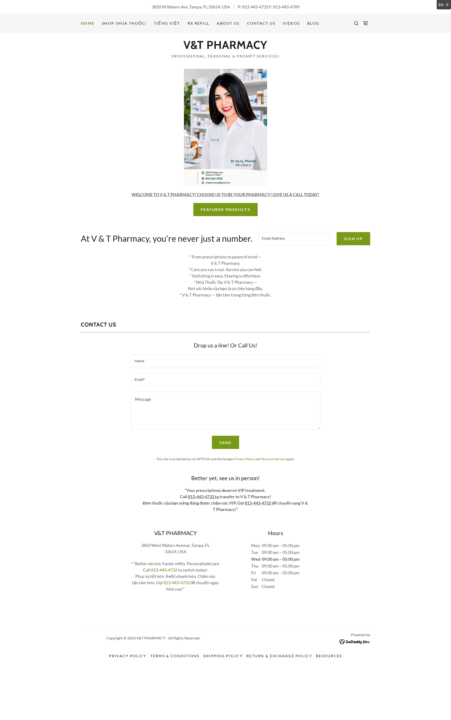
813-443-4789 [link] (286, 6)
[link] (365, 23)
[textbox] (294, 238)
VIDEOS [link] (291, 23)
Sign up (353, 238)
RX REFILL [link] (199, 23)
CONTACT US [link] (261, 23)
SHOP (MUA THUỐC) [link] (124, 23)
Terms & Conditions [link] (174, 656)
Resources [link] (329, 656)
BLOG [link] (313, 23)
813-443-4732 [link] (255, 6)
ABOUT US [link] (228, 23)
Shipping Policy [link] (223, 656)
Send (225, 442)
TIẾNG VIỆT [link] (167, 23)
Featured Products (225, 209)
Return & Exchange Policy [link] (279, 656)
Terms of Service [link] (273, 459)
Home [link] (87, 23)
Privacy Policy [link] (243, 459)
